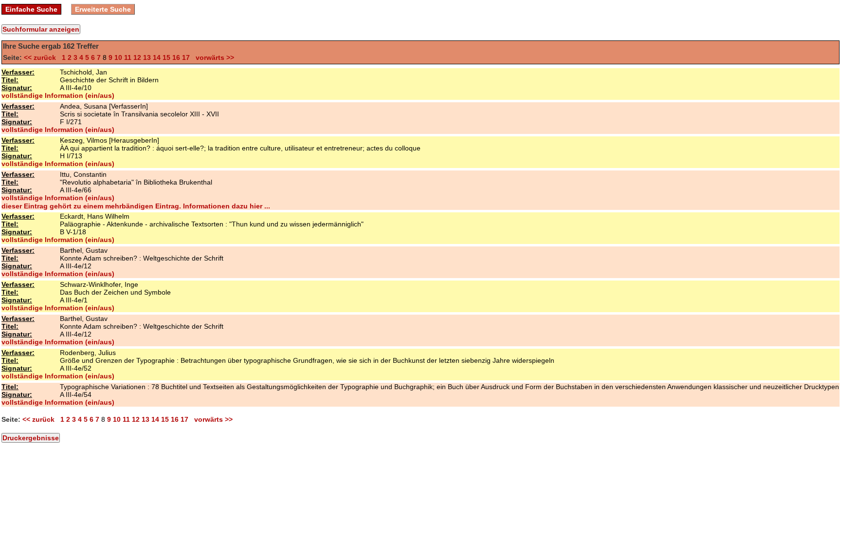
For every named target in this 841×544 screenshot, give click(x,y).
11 (127, 57)
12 (137, 57)
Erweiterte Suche (103, 9)
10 (118, 57)
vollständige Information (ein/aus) (57, 95)
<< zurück (42, 57)
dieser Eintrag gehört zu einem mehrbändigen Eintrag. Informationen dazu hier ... (135, 206)
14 (157, 57)
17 (186, 57)
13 (147, 57)
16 (176, 57)
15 (166, 57)
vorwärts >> (213, 57)
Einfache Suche (31, 9)
